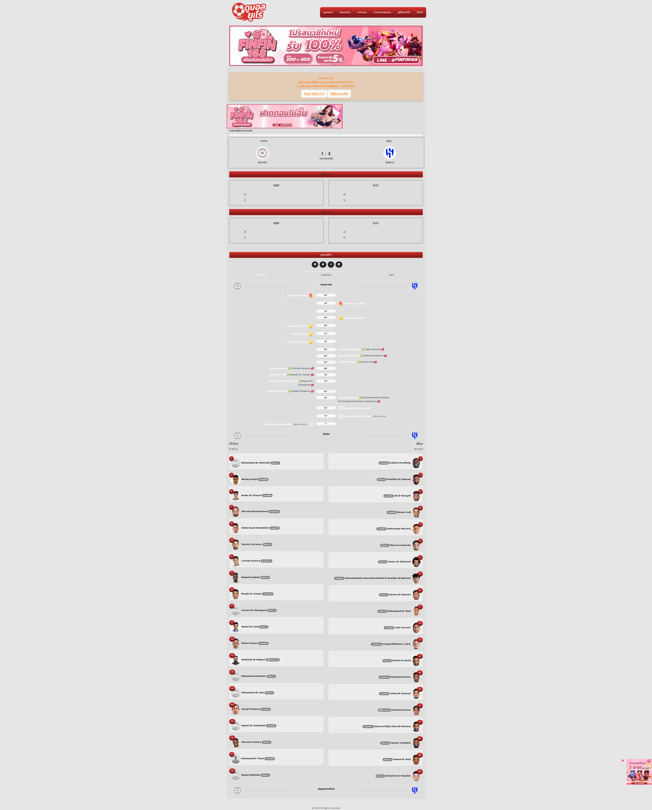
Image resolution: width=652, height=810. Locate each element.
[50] (236, 693)
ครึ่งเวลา (326, 212)
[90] (236, 775)
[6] (416, 512)
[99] (416, 776)
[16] (416, 594)
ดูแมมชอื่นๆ (326, 255)
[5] (236, 495)
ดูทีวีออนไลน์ (404, 12)
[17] (236, 610)
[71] (236, 758)
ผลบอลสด (345, 12)
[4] (236, 479)
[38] (236, 676)
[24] (416, 660)
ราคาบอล (362, 12)
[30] (236, 643)
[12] (236, 577)
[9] (236, 528)
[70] (236, 742)
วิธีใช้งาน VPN (339, 93)
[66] (236, 725)
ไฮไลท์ (420, 12)
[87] (416, 743)
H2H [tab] (391, 275)
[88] (416, 759)
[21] (236, 627)
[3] (416, 463)
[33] (236, 660)
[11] (236, 561)
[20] (416, 627)
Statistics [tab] (326, 275)
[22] (416, 644)
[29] (416, 693)
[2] (236, 463)
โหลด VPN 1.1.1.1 (314, 93)
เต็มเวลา (326, 174)
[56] (236, 709)
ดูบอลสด (328, 12)
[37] (416, 710)
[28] (416, 677)
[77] (416, 726)
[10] (236, 544)
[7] (236, 511)
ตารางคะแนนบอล (382, 12)
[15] (236, 594)
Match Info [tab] (261, 275)
